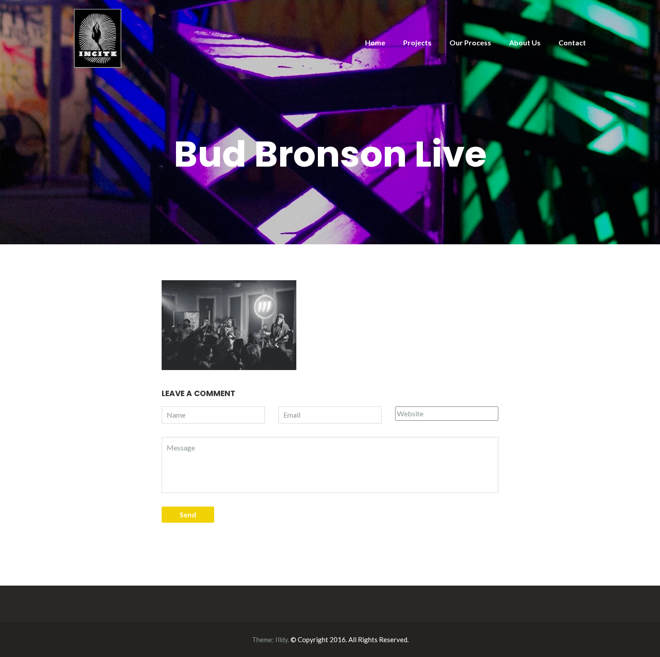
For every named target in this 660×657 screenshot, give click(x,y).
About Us (525, 42)
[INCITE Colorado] (97, 37)
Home (375, 42)
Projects (417, 42)
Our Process (470, 42)
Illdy (281, 639)
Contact (572, 42)
